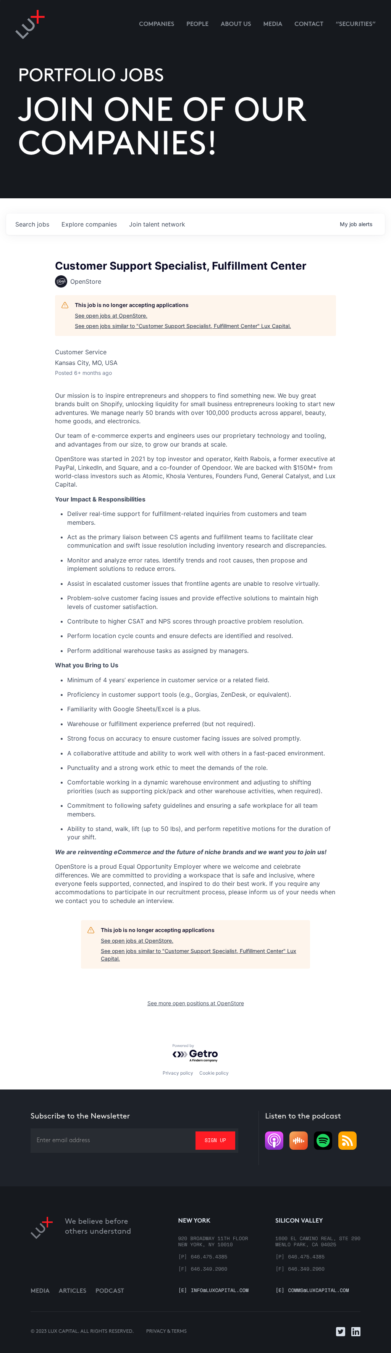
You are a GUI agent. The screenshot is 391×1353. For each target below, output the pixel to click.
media (273, 24)
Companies (156, 24)
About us (236, 24)
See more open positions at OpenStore (195, 1003)
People (197, 24)
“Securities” (356, 24)
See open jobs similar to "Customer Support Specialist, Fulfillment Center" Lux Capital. (183, 326)
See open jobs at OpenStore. (111, 315)
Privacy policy (178, 1073)
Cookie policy (214, 1073)
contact (308, 24)
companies (89, 224)
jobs (32, 224)
